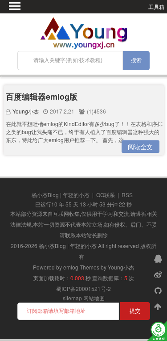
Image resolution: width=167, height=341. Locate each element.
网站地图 (94, 298)
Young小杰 (25, 111)
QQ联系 (105, 194)
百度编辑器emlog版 (41, 96)
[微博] (159, 274)
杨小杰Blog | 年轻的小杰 (61, 194)
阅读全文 (140, 146)
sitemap (72, 298)
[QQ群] (159, 258)
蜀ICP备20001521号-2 (83, 288)
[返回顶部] (159, 306)
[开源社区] (159, 290)
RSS (127, 194)
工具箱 (156, 6)
